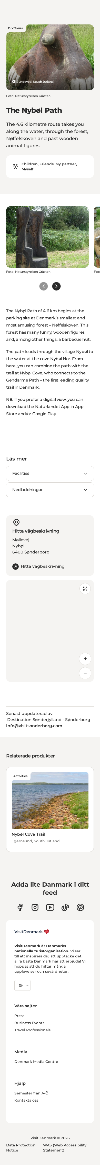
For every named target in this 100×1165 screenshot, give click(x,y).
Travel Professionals (32, 1030)
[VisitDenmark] (31, 931)
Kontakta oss (26, 1100)
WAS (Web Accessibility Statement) (64, 1148)
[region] (50, 631)
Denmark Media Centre (36, 1061)
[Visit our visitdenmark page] (50, 907)
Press (19, 1015)
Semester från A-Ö (31, 1093)
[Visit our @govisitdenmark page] (65, 907)
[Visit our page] (35, 907)
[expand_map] (85, 588)
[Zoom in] (85, 659)
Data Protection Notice (21, 1148)
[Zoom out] (85, 673)
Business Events (29, 1023)
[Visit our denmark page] (19, 907)
